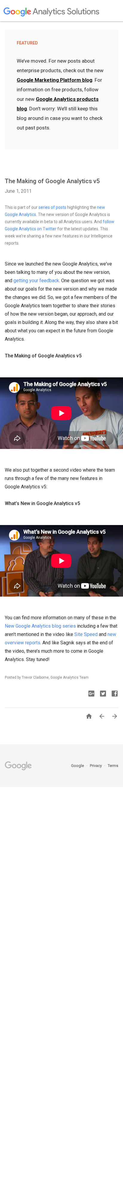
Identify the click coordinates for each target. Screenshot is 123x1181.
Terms (113, 765)
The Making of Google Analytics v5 (52, 181)
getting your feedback (36, 280)
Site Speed (86, 634)
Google (78, 765)
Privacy (96, 765)
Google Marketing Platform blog (54, 80)
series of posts (52, 207)
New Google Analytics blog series (40, 626)
